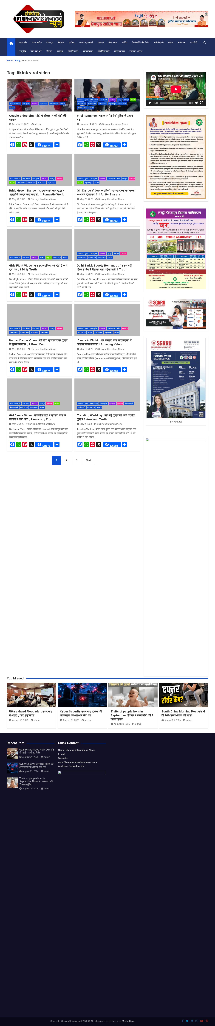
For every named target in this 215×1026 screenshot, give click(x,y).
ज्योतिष (124, 42)
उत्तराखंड (23, 42)
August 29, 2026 (20, 720)
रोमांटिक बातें (73, 51)
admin (37, 124)
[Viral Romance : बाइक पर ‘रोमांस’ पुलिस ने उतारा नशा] (107, 95)
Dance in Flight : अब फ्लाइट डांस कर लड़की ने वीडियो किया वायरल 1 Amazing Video (104, 342)
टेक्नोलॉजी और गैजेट (140, 42)
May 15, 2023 (18, 349)
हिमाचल (61, 42)
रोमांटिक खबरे (104, 51)
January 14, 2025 (88, 124)
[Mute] (196, 102)
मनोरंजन (182, 42)
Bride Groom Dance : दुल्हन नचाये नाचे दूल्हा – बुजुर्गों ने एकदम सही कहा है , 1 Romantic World (37, 192)
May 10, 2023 (86, 349)
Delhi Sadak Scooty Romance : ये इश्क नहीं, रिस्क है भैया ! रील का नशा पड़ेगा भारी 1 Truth (104, 267)
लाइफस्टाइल (119, 51)
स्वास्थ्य (60, 51)
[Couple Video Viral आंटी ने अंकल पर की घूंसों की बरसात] (39, 95)
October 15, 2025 (20, 124)
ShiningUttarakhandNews (115, 124)
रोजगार (49, 51)
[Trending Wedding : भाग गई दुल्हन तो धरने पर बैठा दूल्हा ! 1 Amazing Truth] (107, 394)
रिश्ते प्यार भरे (36, 51)
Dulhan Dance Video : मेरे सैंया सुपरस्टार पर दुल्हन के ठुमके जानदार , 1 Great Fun (38, 342)
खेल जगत (112, 42)
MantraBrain (128, 1021)
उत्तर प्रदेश (37, 42)
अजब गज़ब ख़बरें (86, 42)
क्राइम (101, 42)
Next (88, 460)
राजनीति (193, 42)
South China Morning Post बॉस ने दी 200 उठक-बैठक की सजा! (183, 713)
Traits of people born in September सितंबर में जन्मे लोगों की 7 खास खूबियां (132, 715)
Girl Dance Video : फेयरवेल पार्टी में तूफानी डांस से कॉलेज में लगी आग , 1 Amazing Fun (37, 417)
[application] (176, 89)
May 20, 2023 (86, 199)
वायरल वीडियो (54, 104)
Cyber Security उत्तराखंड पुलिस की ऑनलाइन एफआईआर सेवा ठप (81, 713)
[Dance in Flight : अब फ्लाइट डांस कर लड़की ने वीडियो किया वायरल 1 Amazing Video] (107, 320)
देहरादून (49, 42)
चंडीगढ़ (72, 42)
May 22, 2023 (18, 199)
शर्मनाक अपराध (136, 51)
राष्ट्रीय (22, 51)
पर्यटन (170, 42)
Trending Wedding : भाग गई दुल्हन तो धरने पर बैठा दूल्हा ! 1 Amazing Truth (106, 417)
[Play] (150, 102)
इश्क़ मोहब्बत (88, 51)
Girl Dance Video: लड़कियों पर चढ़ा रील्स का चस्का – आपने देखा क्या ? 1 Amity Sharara (106, 192)
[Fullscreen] (201, 102)
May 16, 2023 (86, 274)
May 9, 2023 (18, 424)
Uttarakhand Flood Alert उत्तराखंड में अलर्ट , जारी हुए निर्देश (30, 713)
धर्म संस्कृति (159, 42)
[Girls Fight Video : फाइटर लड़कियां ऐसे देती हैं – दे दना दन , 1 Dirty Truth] (39, 245)
